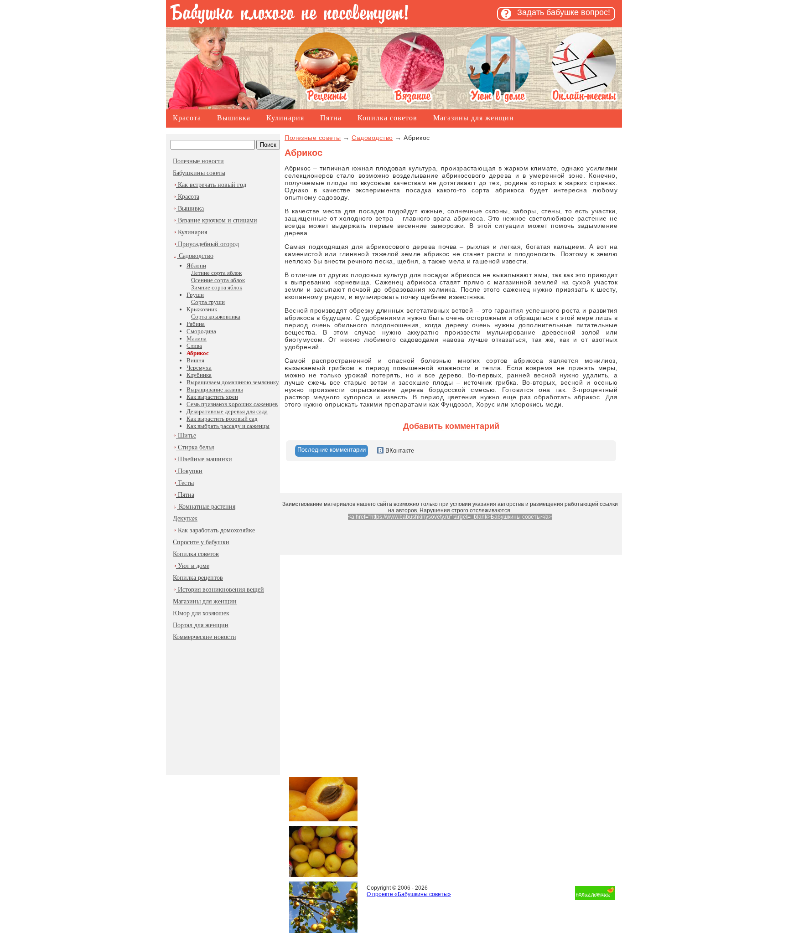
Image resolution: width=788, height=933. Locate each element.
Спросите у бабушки (201, 542)
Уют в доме (192, 565)
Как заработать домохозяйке (215, 530)
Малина (197, 338)
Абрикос (198, 353)
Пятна (331, 118)
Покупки (189, 471)
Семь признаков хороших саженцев (232, 404)
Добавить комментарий (451, 426)
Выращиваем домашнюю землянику (233, 382)
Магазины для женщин (473, 118)
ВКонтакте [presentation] (399, 450)
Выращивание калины (215, 389)
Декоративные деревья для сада (227, 411)
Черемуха (199, 367)
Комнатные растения (206, 506)
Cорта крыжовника (215, 316)
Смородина (201, 331)
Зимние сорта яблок (216, 287)
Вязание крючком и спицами (216, 220)
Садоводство (195, 256)
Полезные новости (198, 161)
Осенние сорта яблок (218, 280)
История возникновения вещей (220, 589)
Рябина (196, 323)
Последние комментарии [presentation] (331, 449)
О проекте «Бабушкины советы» (409, 894)
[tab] (331, 451)
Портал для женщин (200, 625)
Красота (187, 118)
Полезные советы (313, 137)
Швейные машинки (204, 459)
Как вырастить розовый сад (222, 418)
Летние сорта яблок (216, 272)
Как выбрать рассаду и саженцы (228, 426)
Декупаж (185, 518)
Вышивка (233, 118)
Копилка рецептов (198, 577)
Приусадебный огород (207, 244)
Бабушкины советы (199, 173)
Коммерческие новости (204, 637)
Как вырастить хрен (212, 396)
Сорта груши (208, 302)
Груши (195, 294)
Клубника (199, 374)
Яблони (196, 265)
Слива (194, 345)
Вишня (195, 360)
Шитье (186, 435)
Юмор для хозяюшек (201, 613)
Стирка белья (195, 447)
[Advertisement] (223, 705)
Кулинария (285, 118)
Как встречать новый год (211, 184)
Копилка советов (387, 118)
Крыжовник (202, 309)
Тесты (185, 482)
